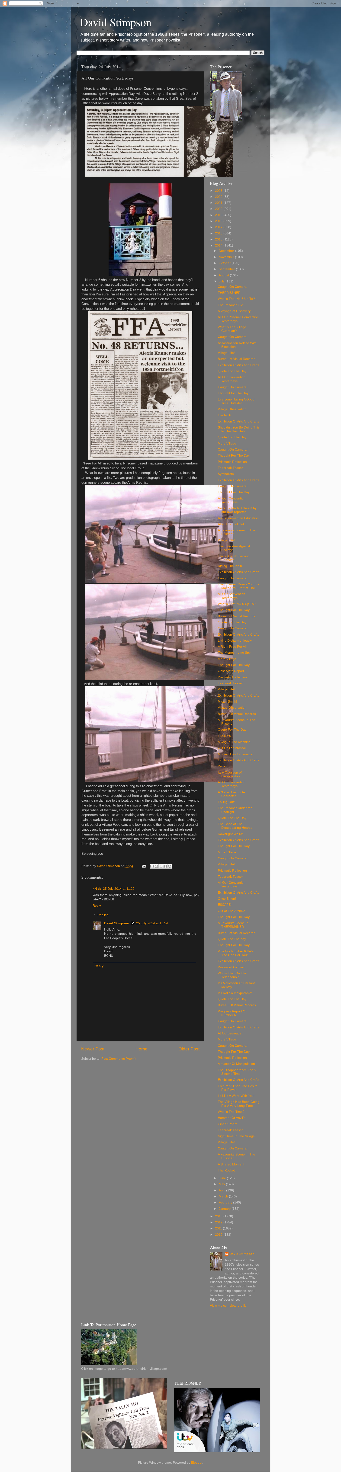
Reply (97, 905)
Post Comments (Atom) (118, 1058)
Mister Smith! (227, 701)
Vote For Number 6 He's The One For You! (235, 953)
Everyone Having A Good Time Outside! (236, 401)
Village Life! (226, 353)
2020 (219, 209)
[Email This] (152, 866)
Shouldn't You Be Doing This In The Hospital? (239, 429)
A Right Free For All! (232, 646)
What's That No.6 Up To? (236, 299)
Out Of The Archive (232, 748)
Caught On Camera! (233, 387)
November (227, 257)
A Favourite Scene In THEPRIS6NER (233, 924)
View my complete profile (228, 1305)
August (224, 275)
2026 (219, 190)
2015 (219, 239)
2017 (219, 227)
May (222, 1184)
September (227, 269)
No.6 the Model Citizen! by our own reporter (237, 510)
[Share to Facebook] (165, 866)
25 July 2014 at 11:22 (119, 888)
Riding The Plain (230, 566)
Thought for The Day (233, 393)
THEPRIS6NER (229, 292)
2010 (219, 1234)
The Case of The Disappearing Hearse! (235, 825)
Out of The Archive (231, 911)
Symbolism (226, 474)
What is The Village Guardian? (232, 329)
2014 (219, 245)
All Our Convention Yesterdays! (231, 884)
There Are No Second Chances (234, 558)
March (224, 1196)
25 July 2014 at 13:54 (152, 923)
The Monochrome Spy (234, 652)
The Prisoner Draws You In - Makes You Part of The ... (238, 586)
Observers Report (231, 671)
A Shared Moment (231, 1164)
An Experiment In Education (238, 518)
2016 (219, 233)
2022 (219, 196)
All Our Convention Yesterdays (231, 379)
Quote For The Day (232, 371)
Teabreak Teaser (230, 468)
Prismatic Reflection (232, 462)
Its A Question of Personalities (230, 774)
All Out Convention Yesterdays (231, 595)
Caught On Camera (232, 286)
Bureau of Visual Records (236, 359)
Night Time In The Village (236, 1136)
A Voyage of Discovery (234, 311)
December (227, 251)
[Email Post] (143, 866)
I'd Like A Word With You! (236, 1096)
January (225, 1208)
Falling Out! (226, 802)
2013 (219, 1216)
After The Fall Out (231, 524)
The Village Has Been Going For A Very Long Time (238, 1103)
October (225, 263)
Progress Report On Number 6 (232, 1013)
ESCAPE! (225, 904)
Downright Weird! (230, 834)
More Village (227, 443)
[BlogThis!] (156, 866)
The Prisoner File (230, 305)
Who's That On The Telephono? (232, 975)
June (223, 1178)
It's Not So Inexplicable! (235, 993)
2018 (219, 221)
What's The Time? (231, 1112)
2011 (219, 1228)
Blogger (196, 1462)
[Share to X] (160, 866)
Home (141, 1048)
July (222, 281)
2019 (219, 215)
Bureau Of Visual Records (237, 714)
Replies (102, 915)
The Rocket (226, 1170)
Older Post (188, 1048)
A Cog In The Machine (234, 742)
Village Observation (232, 409)
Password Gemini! (231, 967)
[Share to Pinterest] (169, 866)
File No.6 (224, 415)
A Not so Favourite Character (231, 794)
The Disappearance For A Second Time (236, 1071)
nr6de (97, 888)
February (226, 1202)
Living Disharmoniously (235, 640)
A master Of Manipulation (236, 1064)
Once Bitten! (227, 898)
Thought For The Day (234, 455)
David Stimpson (115, 21)
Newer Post (92, 1048)
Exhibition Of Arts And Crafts (238, 365)
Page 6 (223, 766)
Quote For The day (232, 939)
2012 (219, 1222)
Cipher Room (227, 1124)
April (222, 1190)
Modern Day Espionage (235, 754)
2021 (219, 203)
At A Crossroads (229, 1033)
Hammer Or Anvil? (231, 1118)
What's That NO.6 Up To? (237, 604)
